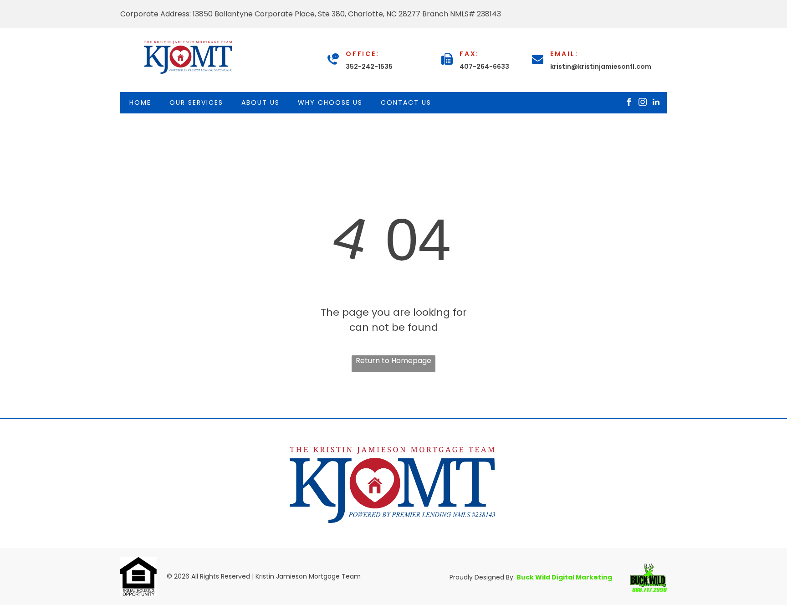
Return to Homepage (393, 360)
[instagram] (643, 103)
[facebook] (629, 103)
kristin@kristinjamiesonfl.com (600, 66)
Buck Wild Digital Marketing (564, 577)
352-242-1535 (369, 66)
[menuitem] (140, 102)
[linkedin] (656, 103)
